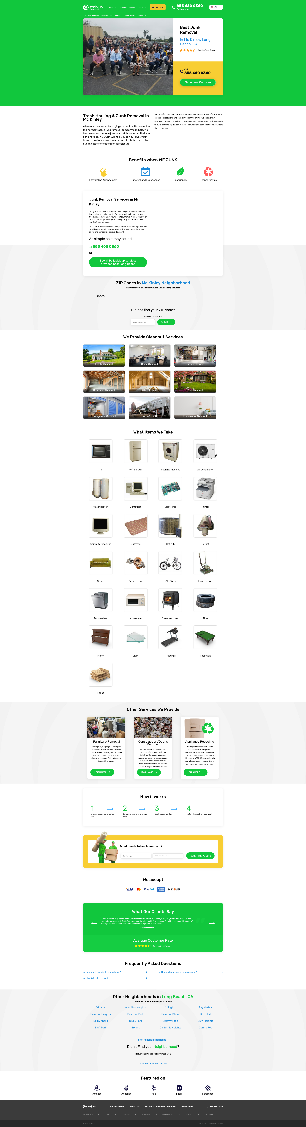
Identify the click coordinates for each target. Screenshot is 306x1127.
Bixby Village (170, 1020)
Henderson (146, 1115)
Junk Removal (116, 1107)
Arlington (170, 1007)
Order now (157, 7)
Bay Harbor (205, 1007)
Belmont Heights (100, 1014)
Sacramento (88, 1115)
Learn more (100, 772)
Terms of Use (202, 1123)
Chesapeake (209, 1115)
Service (132, 7)
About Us (112, 7)
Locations (122, 7)
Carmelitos (205, 1027)
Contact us (142, 7)
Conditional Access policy (216, 1123)
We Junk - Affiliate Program (160, 1107)
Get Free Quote (201, 855)
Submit (164, 322)
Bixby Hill (205, 1014)
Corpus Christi (168, 1115)
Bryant (135, 1027)
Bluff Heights (205, 1020)
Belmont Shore (170, 1014)
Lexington (125, 1115)
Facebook (221, 1114)
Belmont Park (135, 1014)
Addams (101, 1007)
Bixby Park (135, 1020)
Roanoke (189, 1115)
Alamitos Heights (135, 1007)
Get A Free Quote (196, 82)
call (104, 246)
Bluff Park (100, 1027)
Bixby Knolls (100, 1020)
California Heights (170, 1027)
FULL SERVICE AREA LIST (151, 1063)
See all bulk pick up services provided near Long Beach (118, 262)
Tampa (107, 1115)
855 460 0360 (190, 7)
